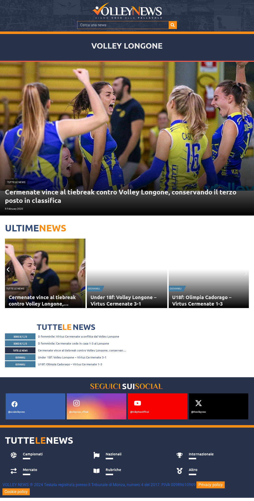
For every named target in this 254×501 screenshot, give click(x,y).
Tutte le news (15, 288)
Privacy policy (210, 484)
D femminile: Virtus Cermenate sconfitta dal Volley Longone (78, 336)
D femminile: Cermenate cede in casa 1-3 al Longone (73, 343)
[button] (8, 270)
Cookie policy (16, 491)
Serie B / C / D (20, 336)
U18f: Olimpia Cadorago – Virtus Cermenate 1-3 (201, 300)
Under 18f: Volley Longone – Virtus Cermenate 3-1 (124, 300)
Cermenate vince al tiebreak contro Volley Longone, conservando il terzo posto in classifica (82, 350)
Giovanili (94, 288)
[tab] (46, 455)
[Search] (173, 25)
